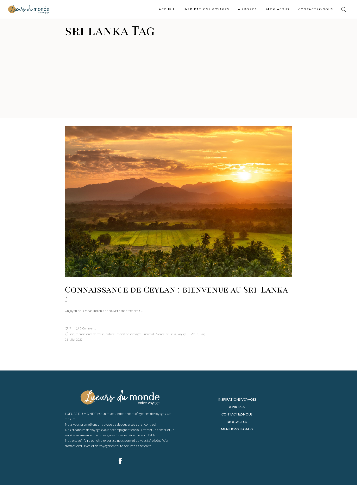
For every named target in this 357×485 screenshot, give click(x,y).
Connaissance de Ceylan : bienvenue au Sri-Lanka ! (176, 294)
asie (71, 334)
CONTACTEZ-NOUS (236, 414)
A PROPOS (237, 407)
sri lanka (171, 334)
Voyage (182, 334)
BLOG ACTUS (237, 422)
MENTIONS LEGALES (237, 429)
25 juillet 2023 (74, 339)
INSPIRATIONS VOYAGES (237, 399)
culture (110, 334)
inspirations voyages (129, 334)
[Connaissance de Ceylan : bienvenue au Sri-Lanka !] (178, 201)
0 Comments (87, 328)
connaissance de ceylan (90, 334)
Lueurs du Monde (154, 334)
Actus (195, 334)
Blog (202, 334)
